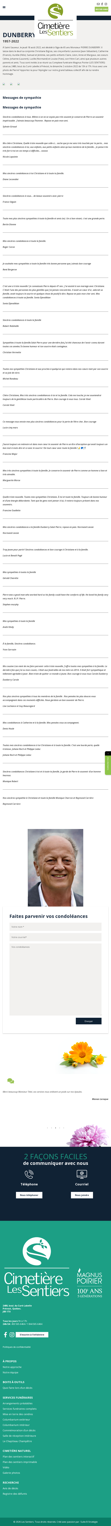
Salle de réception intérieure (19, 1435)
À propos (10, 1361)
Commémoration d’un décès (19, 1430)
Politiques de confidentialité (17, 1347)
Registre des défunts (15, 1493)
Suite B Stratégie (89, 1521)
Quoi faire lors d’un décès (17, 1387)
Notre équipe (10, 1372)
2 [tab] (51, 1127)
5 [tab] (63, 1127)
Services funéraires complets (20, 1408)
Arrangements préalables (17, 1403)
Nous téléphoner (29, 1195)
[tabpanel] (55, 1093)
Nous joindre (82, 1195)
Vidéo (6, 1467)
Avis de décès (10, 1488)
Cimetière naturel (17, 1451)
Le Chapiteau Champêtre (17, 1441)
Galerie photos (11, 1472)
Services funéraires (18, 1397)
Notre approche (12, 1367)
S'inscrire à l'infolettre (32, 1334)
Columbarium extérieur (16, 1419)
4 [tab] (59, 1127)
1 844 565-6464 (34, 1324)
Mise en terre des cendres (18, 1414)
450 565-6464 (101, 9)
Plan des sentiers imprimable (20, 1462)
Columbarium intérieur (16, 1425)
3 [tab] (55, 1127)
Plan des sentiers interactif (18, 1456)
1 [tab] (47, 1127)
